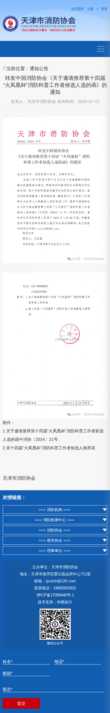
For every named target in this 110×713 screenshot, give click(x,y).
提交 (21, 703)
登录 (104, 9)
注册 (90, 9)
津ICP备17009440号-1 (55, 595)
